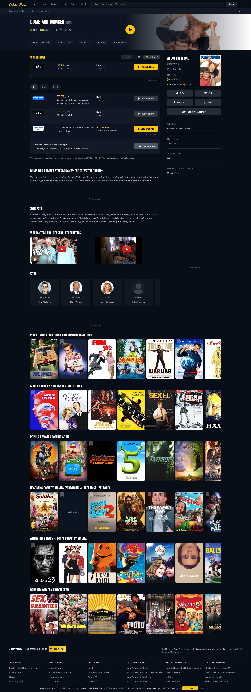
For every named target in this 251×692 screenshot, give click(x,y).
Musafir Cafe (54, 667)
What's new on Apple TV (139, 676)
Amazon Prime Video (98, 672)
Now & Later (15, 672)
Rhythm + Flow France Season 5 (221, 672)
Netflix (91, 667)
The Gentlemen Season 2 (217, 667)
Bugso (12, 676)
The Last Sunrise (174, 681)
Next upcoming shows (215, 662)
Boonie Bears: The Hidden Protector (184, 667)
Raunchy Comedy (183, 128)
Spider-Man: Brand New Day (23, 667)
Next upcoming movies (176, 662)
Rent (55, 87)
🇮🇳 (150, 56)
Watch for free (65, 42)
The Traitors (54, 681)
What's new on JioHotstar (140, 681)
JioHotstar (93, 681)
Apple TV (92, 676)
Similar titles (120, 42)
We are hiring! (57, 648)
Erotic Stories (55, 676)
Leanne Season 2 (213, 676)
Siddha (169, 676)
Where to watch (41, 42)
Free (44, 87)
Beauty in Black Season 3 (217, 681)
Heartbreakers (173, 672)
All (34, 87)
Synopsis (85, 42)
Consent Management (172, 652)
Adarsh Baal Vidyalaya (59, 672)
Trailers (102, 42)
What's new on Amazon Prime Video (145, 672)
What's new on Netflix (138, 667)
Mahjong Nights (17, 681)
